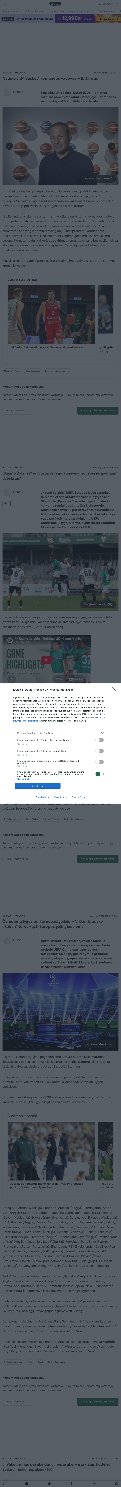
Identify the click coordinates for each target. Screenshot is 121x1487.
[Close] (115, 690)
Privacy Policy (78, 797)
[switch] (99, 740)
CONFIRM (38, 786)
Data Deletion (42, 797)
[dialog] (60, 743)
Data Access (60, 797)
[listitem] (60, 733)
